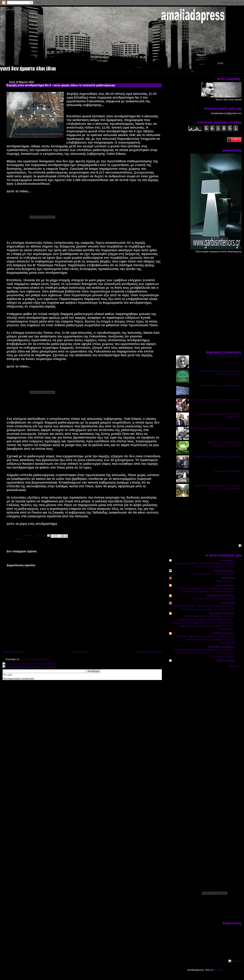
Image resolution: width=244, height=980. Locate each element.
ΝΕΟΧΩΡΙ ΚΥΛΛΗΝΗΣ (221, 613)
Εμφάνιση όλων (234, 666)
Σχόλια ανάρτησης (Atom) (35, 659)
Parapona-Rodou (224, 570)
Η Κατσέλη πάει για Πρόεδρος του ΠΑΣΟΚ (217, 456)
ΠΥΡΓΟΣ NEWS (225, 660)
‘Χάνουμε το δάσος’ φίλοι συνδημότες (213, 598)
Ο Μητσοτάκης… (224, 581)
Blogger (218, 969)
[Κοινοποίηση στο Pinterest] (66, 536)
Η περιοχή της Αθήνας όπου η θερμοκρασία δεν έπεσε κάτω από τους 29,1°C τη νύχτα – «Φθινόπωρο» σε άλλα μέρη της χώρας (204, 653)
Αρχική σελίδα (80, 651)
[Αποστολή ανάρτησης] (48, 535)
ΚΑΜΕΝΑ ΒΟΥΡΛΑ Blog (220, 595)
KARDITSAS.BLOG (223, 633)
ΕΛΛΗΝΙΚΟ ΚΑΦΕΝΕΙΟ (221, 647)
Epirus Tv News (224, 585)
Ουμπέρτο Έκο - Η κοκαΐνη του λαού (220, 385)
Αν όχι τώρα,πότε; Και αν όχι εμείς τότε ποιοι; (216, 399)
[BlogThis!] (56, 536)
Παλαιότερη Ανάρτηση (149, 651)
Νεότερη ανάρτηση (13, 651)
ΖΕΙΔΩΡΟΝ (227, 578)
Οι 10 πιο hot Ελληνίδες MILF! (224, 356)
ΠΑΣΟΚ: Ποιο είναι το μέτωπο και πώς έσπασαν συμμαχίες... (219, 372)
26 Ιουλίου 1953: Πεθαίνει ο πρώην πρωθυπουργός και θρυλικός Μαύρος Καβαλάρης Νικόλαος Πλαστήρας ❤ (205, 639)
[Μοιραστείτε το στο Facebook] (62, 536)
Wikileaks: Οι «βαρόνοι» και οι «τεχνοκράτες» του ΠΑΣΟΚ (224, 444)
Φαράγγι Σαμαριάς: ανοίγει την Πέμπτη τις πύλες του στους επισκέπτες (218, 487)
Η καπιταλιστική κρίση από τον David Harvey (216, 428)
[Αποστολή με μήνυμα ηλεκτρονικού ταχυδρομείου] (52, 536)
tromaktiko (227, 560)
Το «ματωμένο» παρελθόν (226, 471)
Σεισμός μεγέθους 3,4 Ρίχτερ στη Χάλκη (212, 573)
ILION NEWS (227, 603)
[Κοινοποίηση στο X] (59, 536)
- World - (19, 539)
